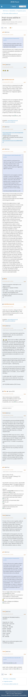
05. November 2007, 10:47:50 (7, 67)
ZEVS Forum (14, 2)
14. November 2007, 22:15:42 (7, 393)
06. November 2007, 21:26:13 (7, 129)
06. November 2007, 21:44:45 (7, 151)
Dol (2, 27)
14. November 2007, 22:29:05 (7, 415)
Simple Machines (18, 693)
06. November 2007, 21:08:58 (7, 82)
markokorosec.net (9, 79)
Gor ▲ (21, 691)
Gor (2, 674)
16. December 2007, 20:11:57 (7, 614)
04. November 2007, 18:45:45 (7, 34)
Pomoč (11, 691)
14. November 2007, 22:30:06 (7, 469)
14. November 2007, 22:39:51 (7, 517)
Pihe (5, 391)
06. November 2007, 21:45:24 (7, 281)
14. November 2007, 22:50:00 (7, 554)
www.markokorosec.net (12, 120)
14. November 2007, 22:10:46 (7, 328)
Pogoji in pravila (16, 691)
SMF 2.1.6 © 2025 (10, 693)
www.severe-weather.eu (10, 122)
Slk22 (5, 279)
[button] (1, 6)
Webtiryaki (7, 691)
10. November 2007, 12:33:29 (7, 306)
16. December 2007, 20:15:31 (7, 654)
